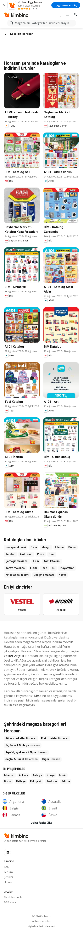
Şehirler (8, 877)
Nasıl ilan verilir (13, 897)
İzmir (62, 775)
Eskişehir (36, 781)
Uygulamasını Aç (66, 5)
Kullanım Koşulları (41, 921)
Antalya (37, 775)
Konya (51, 775)
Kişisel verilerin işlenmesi (41, 926)
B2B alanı (10, 902)
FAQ (6, 867)
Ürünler (8, 882)
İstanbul (9, 775)
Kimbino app (43, 696)
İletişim (8, 872)
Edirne (66, 781)
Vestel (8, 656)
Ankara (23, 775)
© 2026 (42, 916)
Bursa (8, 781)
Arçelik (19, 656)
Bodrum (52, 781)
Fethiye (20, 781)
